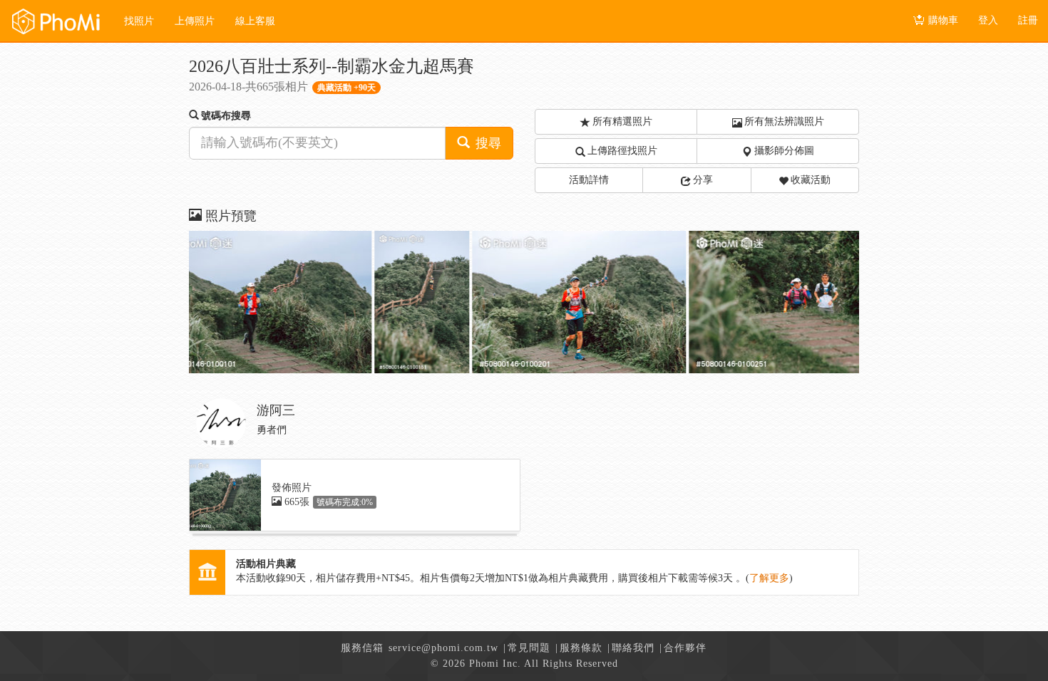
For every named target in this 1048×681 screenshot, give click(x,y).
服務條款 (581, 648)
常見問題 (529, 648)
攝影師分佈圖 (784, 150)
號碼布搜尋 (226, 115)
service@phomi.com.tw (443, 648)
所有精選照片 (622, 121)
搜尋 (486, 143)
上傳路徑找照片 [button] (622, 150)
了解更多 (769, 578)
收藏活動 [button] (811, 180)
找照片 (139, 21)
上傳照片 (195, 21)
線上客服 (255, 21)
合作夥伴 (685, 648)
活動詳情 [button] (589, 180)
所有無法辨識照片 (784, 121)
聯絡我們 (633, 648)
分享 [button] (703, 180)
